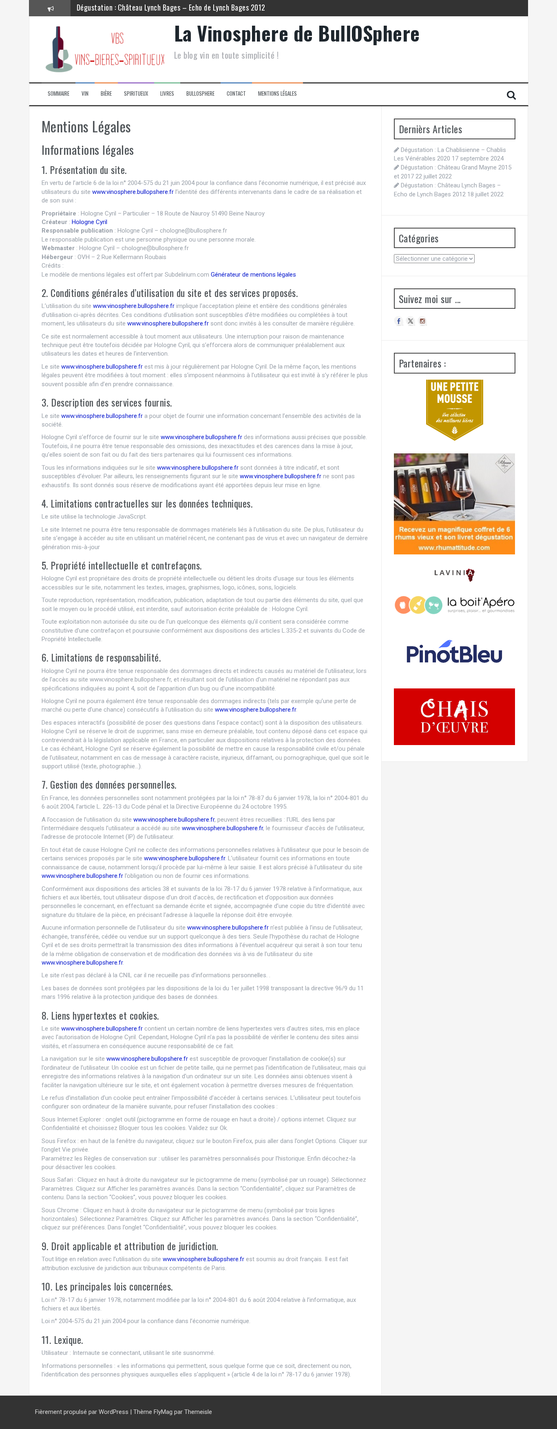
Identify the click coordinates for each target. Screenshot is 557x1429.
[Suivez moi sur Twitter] (411, 321)
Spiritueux (136, 93)
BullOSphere (200, 93)
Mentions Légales (277, 93)
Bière (106, 93)
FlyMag (163, 1412)
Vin (85, 93)
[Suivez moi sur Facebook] (399, 321)
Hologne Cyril (89, 222)
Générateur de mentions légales (253, 274)
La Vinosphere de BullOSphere (297, 32)
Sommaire (58, 93)
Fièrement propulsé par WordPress (82, 1412)
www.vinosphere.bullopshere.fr (133, 192)
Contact (236, 93)
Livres (167, 93)
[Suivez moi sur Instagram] (422, 321)
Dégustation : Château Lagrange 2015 (133, 7)
